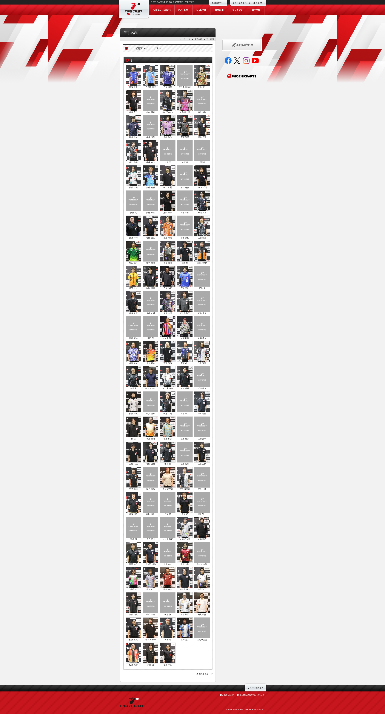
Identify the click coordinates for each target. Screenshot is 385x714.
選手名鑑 (198, 39)
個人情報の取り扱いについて (252, 695)
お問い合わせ (228, 695)
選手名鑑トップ (205, 674)
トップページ (184, 39)
